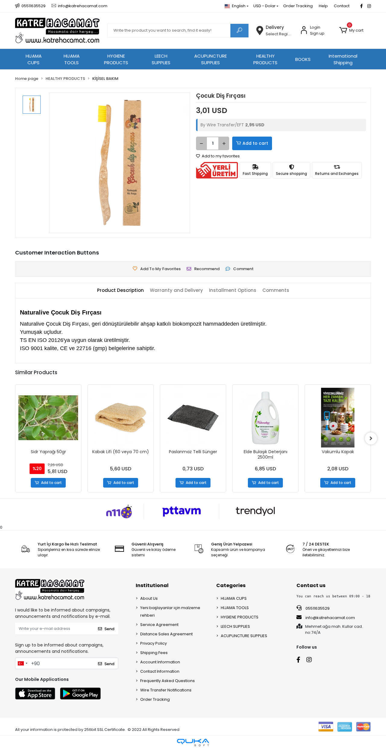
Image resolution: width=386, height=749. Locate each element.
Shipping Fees (154, 653)
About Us (149, 598)
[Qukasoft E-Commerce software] (193, 742)
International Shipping (343, 59)
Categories (230, 585)
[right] (370, 438)
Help (323, 6)
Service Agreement (159, 624)
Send (109, 629)
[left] (15, 438)
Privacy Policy (153, 643)
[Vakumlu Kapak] (267, 417)
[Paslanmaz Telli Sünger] (122, 417)
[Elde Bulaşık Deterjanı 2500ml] (195, 417)
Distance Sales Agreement (166, 634)
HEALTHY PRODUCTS (265, 59)
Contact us (310, 585)
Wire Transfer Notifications (165, 690)
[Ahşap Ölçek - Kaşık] (339, 417)
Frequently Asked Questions (167, 681)
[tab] (120, 290)
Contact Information (159, 671)
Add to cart (255, 143)
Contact (342, 6)
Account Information (160, 662)
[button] (351, 30)
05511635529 (317, 608)
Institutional (152, 585)
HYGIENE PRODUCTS (116, 59)
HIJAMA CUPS (34, 59)
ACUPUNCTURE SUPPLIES (210, 59)
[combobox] (22, 663)
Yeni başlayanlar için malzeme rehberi (170, 611)
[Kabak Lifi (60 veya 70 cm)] (50, 417)
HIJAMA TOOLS (72, 59)
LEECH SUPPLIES (161, 59)
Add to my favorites (220, 156)
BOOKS (303, 59)
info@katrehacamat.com (330, 618)
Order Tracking (298, 6)
